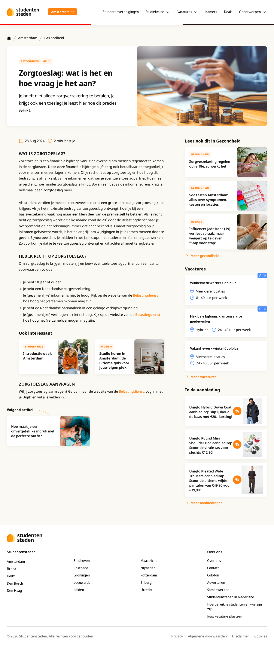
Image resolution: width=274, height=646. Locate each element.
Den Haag (14, 590)
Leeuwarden (83, 582)
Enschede (81, 568)
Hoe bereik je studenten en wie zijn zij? (234, 606)
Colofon (213, 575)
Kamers (211, 11)
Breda (11, 568)
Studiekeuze (155, 11)
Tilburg (146, 582)
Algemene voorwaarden (207, 636)
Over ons (214, 560)
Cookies (260, 636)
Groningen (82, 575)
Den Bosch (15, 583)
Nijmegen (147, 568)
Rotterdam (148, 575)
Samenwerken (218, 589)
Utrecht (146, 589)
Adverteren (216, 582)
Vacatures (184, 11)
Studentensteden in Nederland (230, 597)
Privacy (177, 636)
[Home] (9, 38)
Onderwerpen (250, 11)
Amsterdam (27, 38)
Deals (228, 11)
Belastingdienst (145, 295)
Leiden (79, 589)
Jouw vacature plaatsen (224, 616)
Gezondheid (54, 38)
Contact (213, 568)
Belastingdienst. (132, 391)
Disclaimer (240, 636)
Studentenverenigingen (121, 11)
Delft (11, 576)
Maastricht (148, 560)
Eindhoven (82, 560)
